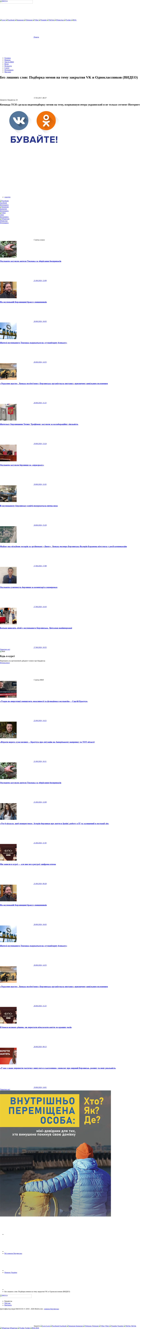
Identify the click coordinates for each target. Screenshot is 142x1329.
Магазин (7, 72)
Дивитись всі (5, 649)
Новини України (10, 1272)
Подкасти (8, 66)
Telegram (95, 1326)
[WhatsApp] (59, 20)
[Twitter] (67, 20)
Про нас (7, 1303)
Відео (6, 64)
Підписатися (5, 663)
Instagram (79, 1326)
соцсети (7, 197)
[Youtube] (43, 20)
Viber (107, 1326)
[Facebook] (10, 20)
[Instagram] (19, 20)
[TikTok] (50, 20)
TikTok (133, 1326)
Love (48, 1326)
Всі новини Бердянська (13, 1253)
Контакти (8, 1305)
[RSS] (74, 20)
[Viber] (36, 20)
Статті (6, 68)
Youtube (120, 1326)
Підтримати (8, 70)
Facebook (63, 1326)
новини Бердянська (51, 1309)
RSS (37, 1328)
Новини (7, 60)
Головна (7, 58)
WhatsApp (13, 1328)
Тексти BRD (9, 62)
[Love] (3, 20)
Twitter (27, 1328)
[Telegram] (28, 20)
